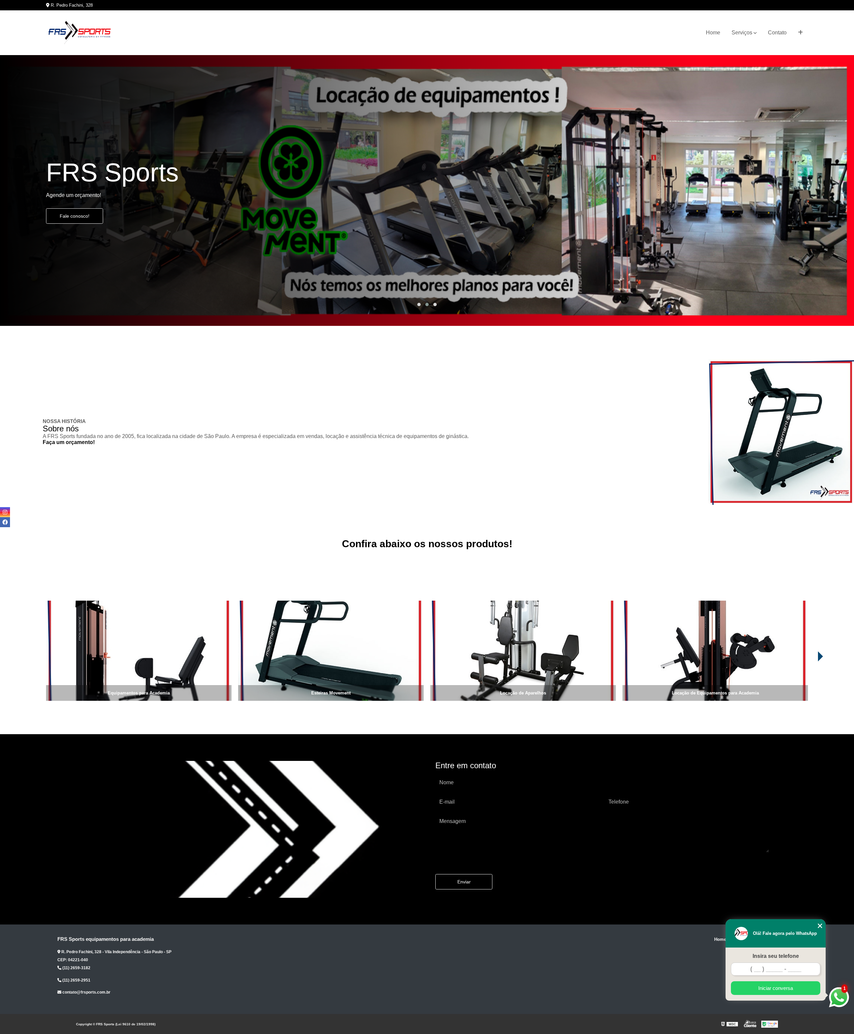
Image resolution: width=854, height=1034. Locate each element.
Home (713, 32)
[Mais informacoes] (800, 32)
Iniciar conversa (775, 988)
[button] (419, 304)
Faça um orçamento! (69, 442)
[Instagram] (5, 512)
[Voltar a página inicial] (79, 33)
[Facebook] (5, 522)
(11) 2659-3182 (75, 968)
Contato (777, 32)
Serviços (742, 32)
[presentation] (825, 682)
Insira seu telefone (776, 956)
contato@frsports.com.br (85, 992)
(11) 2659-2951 (75, 980)
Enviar (464, 881)
